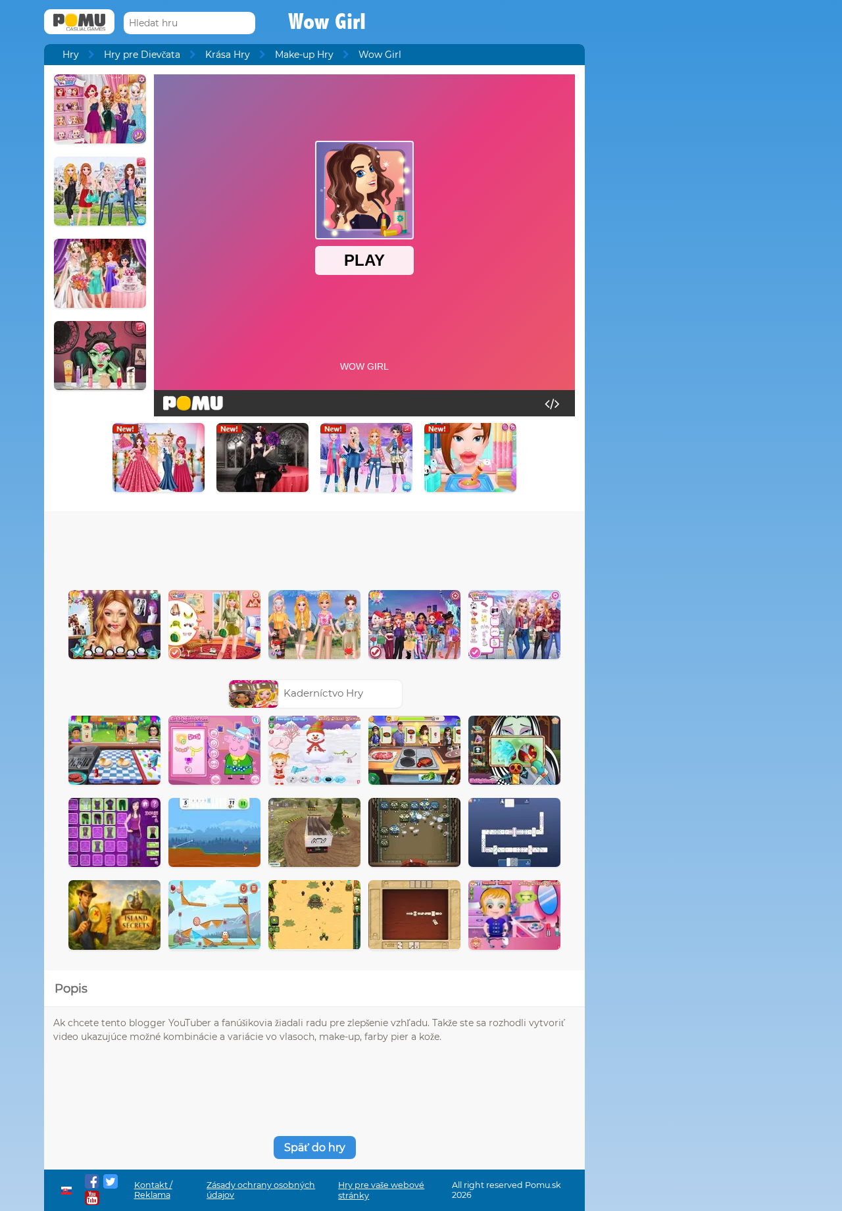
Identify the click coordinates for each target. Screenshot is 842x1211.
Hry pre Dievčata (142, 55)
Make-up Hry (304, 55)
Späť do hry (314, 1147)
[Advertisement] (314, 547)
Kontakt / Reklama (153, 1190)
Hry (70, 55)
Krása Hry (227, 55)
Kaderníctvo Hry (323, 693)
